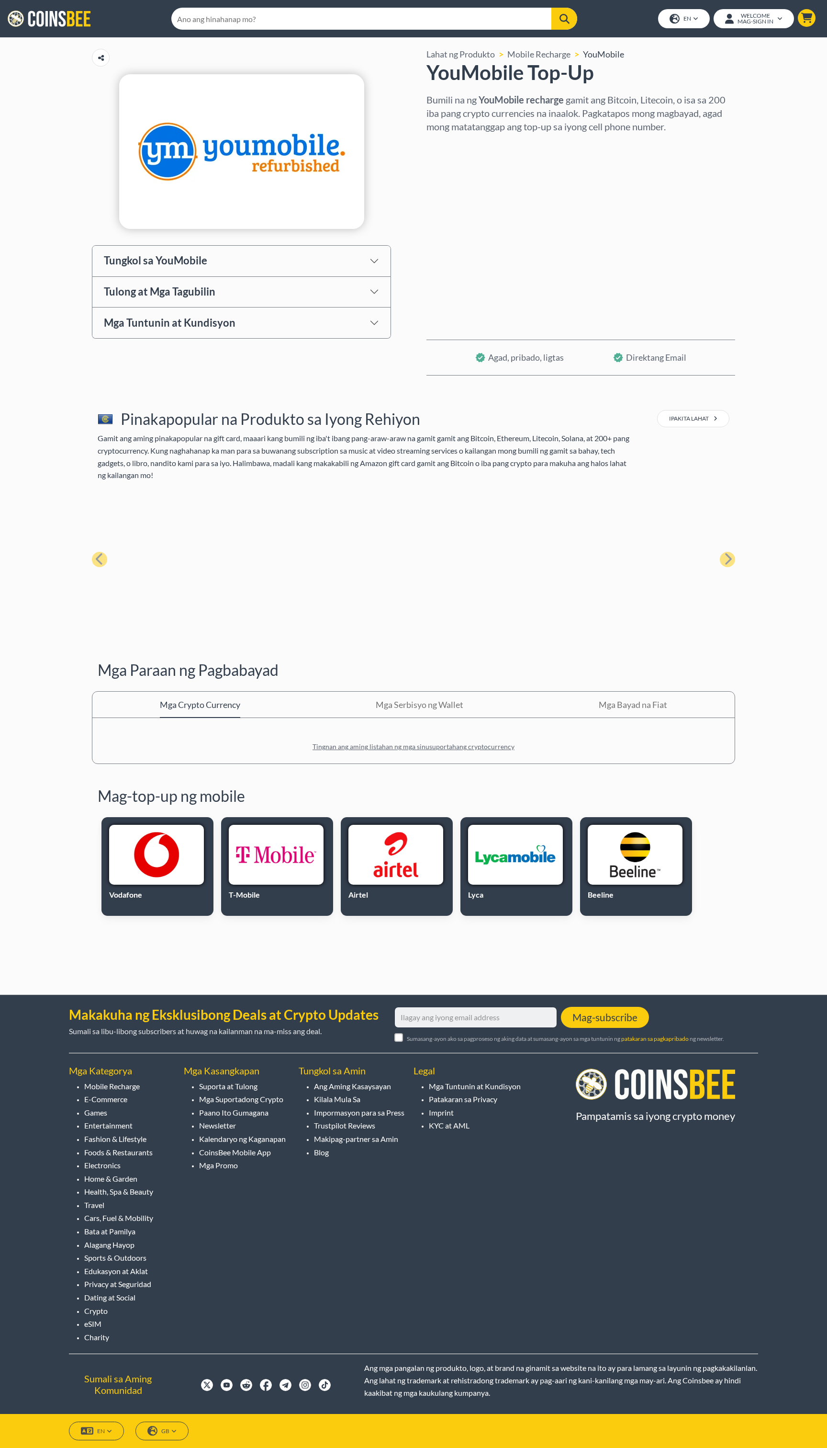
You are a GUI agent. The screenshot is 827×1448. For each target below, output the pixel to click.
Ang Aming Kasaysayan (352, 1086)
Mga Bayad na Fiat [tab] (633, 704)
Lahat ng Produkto (460, 54)
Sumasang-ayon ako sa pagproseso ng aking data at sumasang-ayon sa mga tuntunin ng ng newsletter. (565, 1038)
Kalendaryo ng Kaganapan (242, 1138)
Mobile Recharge (538, 54)
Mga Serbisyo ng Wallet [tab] (419, 704)
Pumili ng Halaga (457, 187)
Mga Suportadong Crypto (241, 1099)
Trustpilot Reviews (344, 1125)
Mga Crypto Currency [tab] (200, 704)
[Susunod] (727, 559)
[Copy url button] (101, 58)
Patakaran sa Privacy (463, 1099)
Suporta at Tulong (228, 1086)
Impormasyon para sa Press (359, 1112)
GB (165, 1431)
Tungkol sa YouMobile (155, 260)
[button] (807, 18)
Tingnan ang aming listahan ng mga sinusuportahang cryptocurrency (413, 746)
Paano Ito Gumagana (233, 1112)
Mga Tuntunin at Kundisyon (169, 322)
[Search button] (564, 19)
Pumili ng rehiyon (459, 146)
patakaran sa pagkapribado (655, 1038)
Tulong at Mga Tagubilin (159, 291)
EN (687, 18)
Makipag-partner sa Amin (356, 1138)
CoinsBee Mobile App (235, 1152)
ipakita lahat (689, 418)
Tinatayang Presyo (461, 228)
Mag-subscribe (604, 1017)
